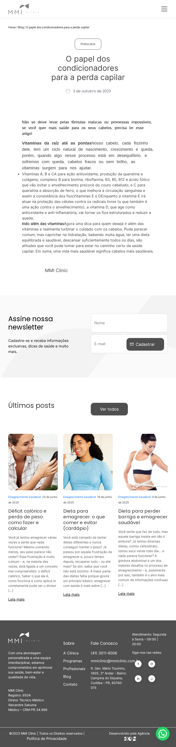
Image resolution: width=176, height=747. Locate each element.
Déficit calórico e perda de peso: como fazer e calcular (27, 519)
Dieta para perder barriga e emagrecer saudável (143, 517)
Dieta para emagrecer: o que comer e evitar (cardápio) (84, 519)
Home (12, 27)
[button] (163, 734)
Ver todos (109, 409)
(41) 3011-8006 (104, 653)
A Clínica (71, 653)
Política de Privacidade (47, 738)
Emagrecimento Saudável (24, 497)
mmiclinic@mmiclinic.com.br (108, 661)
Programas (72, 661)
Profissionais (74, 668)
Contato (70, 684)
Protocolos (88, 44)
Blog (21, 27)
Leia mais (16, 599)
